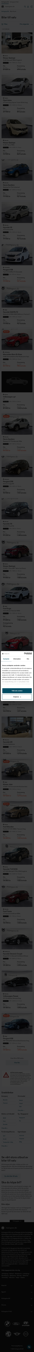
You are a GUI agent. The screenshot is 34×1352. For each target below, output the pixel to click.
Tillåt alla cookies (17, 690)
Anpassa (16, 697)
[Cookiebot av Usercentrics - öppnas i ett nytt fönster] (24, 653)
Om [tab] (28, 659)
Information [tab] (17, 659)
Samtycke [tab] (6, 659)
